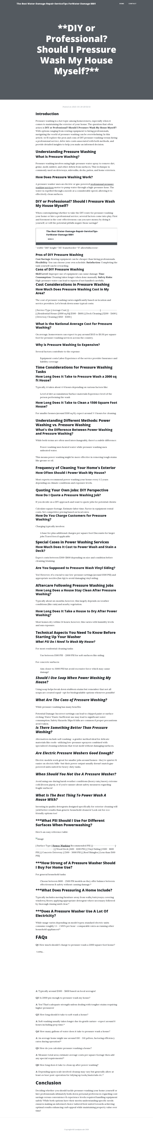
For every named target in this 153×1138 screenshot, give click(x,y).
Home (121, 4)
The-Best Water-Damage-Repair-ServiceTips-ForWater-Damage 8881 (56, 3)
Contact (132, 4)
